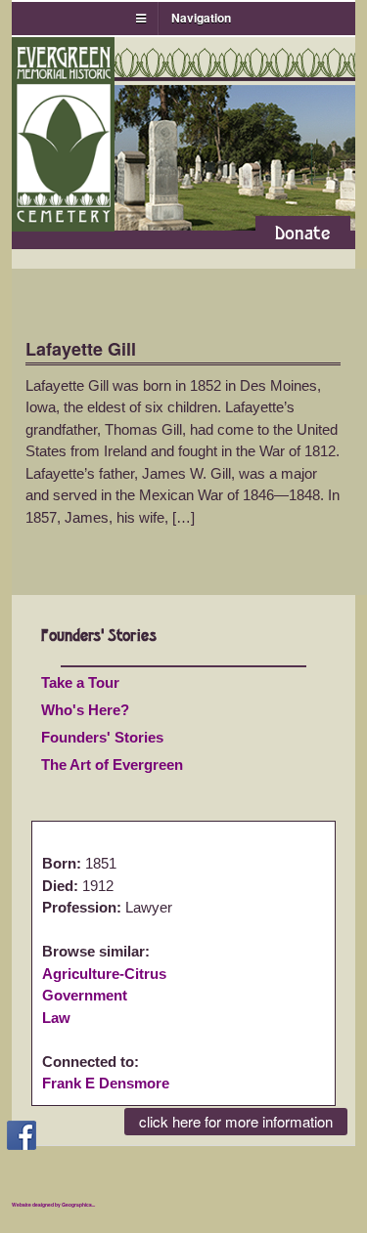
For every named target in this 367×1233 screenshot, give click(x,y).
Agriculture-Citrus (104, 973)
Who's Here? (85, 710)
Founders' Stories (102, 737)
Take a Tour (80, 682)
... (93, 1205)
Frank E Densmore (105, 1083)
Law (56, 1017)
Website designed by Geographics (52, 1205)
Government (84, 995)
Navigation (201, 17)
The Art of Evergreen (112, 764)
